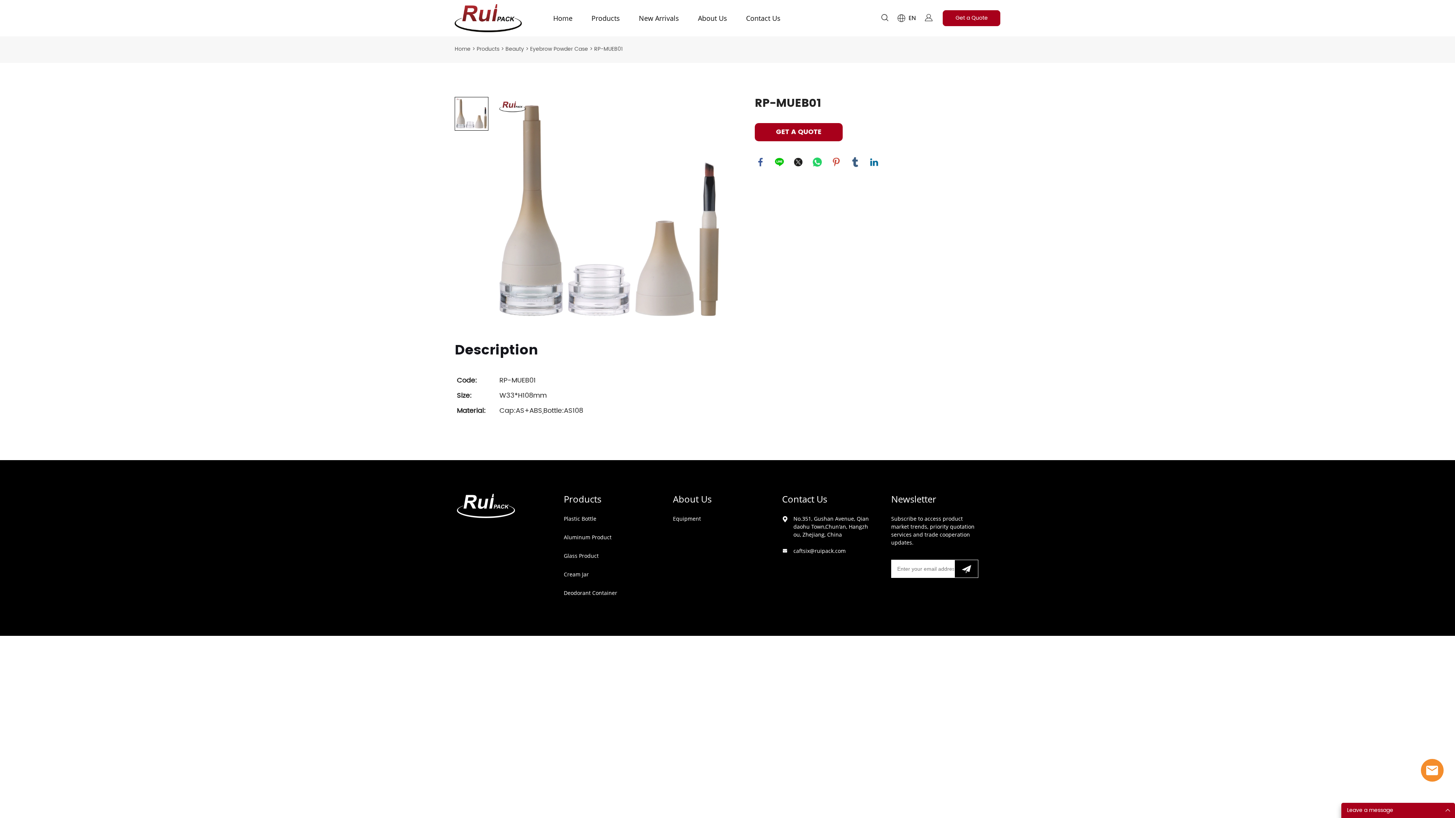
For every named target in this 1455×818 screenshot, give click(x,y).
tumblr (855, 162)
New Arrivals (659, 18)
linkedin (874, 162)
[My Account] (928, 18)
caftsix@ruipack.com (819, 550)
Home (563, 18)
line (779, 162)
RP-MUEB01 (608, 49)
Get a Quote (972, 18)
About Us (712, 18)
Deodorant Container (590, 592)
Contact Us (763, 18)
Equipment (687, 518)
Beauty (514, 49)
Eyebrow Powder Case (559, 49)
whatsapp (817, 162)
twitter (798, 162)
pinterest (836, 162)
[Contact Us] (1432, 770)
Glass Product (581, 555)
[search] (885, 19)
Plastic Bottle (580, 518)
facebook (760, 162)
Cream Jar (576, 574)
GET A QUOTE (798, 131)
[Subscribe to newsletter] (966, 569)
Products (605, 18)
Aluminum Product (588, 537)
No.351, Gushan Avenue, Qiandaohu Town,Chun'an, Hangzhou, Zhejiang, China (831, 526)
